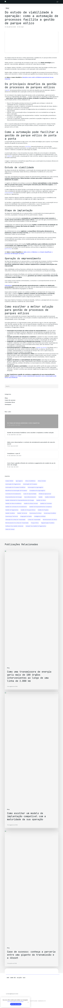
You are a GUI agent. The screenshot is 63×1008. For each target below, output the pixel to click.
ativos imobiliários (30, 480)
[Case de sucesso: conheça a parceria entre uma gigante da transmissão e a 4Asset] (31, 898)
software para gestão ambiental (14, 526)
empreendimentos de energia (14, 497)
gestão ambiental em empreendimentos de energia (20, 500)
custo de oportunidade (30, 493)
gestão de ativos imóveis (31, 503)
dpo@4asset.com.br (42, 1000)
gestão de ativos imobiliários (13, 503)
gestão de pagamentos (12, 510)
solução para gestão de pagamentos (36, 526)
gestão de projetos (43, 510)
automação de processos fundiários (15, 487)
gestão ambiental (50, 497)
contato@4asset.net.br (12, 993)
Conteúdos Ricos (10, 402)
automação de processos (30, 484)
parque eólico (35, 522)
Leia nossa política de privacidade (15, 1001)
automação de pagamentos (13, 484)
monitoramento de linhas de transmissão (17, 522)
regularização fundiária (47, 522)
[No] (28, 1002)
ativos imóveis (42, 480)
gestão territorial (22, 513)
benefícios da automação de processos (16, 490)
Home (8, 977)
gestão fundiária (10, 513)
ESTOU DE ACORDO (16, 1004)
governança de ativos (35, 513)
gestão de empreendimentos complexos (40, 506)
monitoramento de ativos (50, 519)
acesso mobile (9, 480)
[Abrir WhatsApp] (59, 1004)
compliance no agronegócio (37, 490)
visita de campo (10, 529)
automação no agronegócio (35, 487)
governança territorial (12, 516)
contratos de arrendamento (13, 493)
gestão (40, 497)
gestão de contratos (46, 503)
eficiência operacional (45, 493)
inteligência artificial (39, 516)
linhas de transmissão (34, 519)
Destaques (8, 404)
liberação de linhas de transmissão (15, 519)
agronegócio (19, 480)
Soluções (19, 977)
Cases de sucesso (10, 400)
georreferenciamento (30, 497)
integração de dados (26, 516)
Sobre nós (13, 977)
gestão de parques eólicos (28, 510)
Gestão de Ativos (41, 500)
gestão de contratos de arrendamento (16, 506)
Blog (7, 8)
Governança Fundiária (50, 513)
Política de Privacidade (32, 1000)
